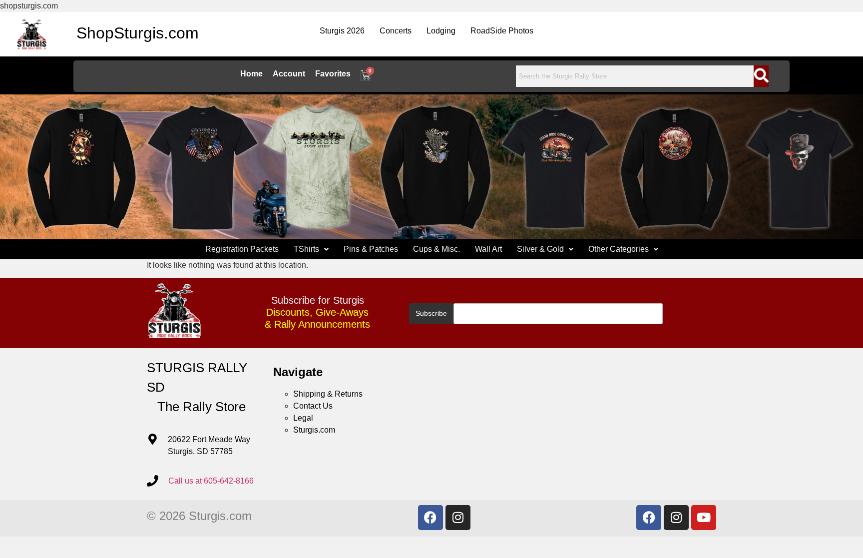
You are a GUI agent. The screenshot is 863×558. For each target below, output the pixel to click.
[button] (311, 249)
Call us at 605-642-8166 (211, 481)
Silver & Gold (540, 249)
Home (251, 73)
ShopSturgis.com (137, 33)
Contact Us (313, 406)
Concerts (396, 30)
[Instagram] (457, 517)
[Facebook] (430, 517)
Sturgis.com (314, 430)
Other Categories (618, 249)
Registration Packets (242, 249)
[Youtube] (703, 517)
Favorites (333, 73)
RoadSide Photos (501, 30)
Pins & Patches (371, 249)
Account (289, 73)
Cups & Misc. (436, 249)
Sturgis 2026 (342, 30)
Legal (303, 418)
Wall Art (488, 249)
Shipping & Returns (328, 394)
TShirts (306, 249)
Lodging (441, 30)
